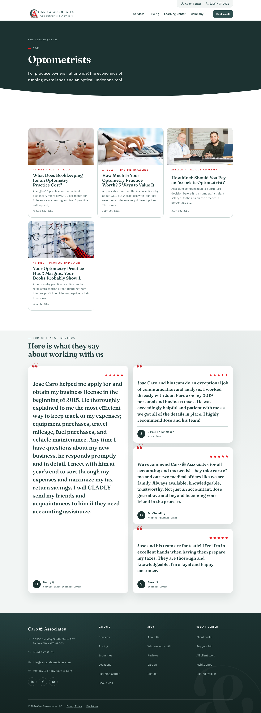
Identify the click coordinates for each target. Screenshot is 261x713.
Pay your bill (204, 646)
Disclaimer (92, 706)
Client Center (193, 3)
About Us (153, 637)
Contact (152, 674)
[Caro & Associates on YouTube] (53, 681)
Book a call (223, 14)
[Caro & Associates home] (51, 14)
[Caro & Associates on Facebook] (43, 681)
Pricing (154, 14)
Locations (105, 664)
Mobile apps (204, 664)
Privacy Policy (74, 706)
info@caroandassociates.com (52, 662)
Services (138, 14)
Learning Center (175, 14)
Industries (105, 655)
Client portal (204, 637)
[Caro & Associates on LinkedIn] (32, 681)
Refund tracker (206, 674)
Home (30, 39)
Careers (152, 664)
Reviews (153, 655)
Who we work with (160, 646)
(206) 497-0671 (219, 3)
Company (197, 14)
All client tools (205, 655)
